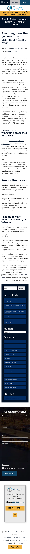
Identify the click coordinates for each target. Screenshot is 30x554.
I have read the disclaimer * (14, 468)
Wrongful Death (9, 383)
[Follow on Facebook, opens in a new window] (15, 515)
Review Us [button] (15, 547)
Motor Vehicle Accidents (10, 362)
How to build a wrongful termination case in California (15, 300)
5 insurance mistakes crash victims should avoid (15, 306)
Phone (4, 428)
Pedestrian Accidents (10, 366)
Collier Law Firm (17, 48)
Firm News (7, 358)
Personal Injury (8, 371)
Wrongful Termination (10, 387)
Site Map (16, 537)
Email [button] (16, 2)
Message (5, 443)
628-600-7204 (18, 502)
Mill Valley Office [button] (15, 508)
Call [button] (26, 2)
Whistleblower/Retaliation (11, 379)
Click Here (21, 15)
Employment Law (9, 354)
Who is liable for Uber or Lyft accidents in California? (14, 312)
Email (4, 435)
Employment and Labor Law (12, 346)
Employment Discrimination (12, 350)
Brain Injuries (13, 51)
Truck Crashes (8, 375)
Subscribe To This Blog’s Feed (12, 398)
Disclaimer (5, 465)
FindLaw (20, 543)
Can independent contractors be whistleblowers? (12, 321)
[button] (5, 2)
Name (4, 420)
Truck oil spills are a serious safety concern (15, 316)
